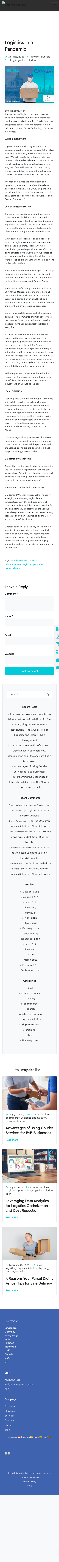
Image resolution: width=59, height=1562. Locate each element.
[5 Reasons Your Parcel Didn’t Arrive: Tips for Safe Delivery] (29, 1243)
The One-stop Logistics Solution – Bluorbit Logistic (31, 836)
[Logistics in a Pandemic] (29, 86)
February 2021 (30, 965)
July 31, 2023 (16, 1114)
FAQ (7, 1389)
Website (9, 654)
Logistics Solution (25, 60)
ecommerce (31, 1003)
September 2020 (31, 970)
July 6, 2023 (16, 1187)
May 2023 (30, 912)
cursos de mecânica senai (20, 832)
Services (9, 1415)
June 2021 (31, 949)
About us (10, 1406)
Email (9, 635)
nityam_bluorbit (40, 56)
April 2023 (31, 918)
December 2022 (30, 939)
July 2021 (30, 944)
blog (11, 60)
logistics (27, 564)
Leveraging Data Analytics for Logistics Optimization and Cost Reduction (27, 1206)
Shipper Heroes (30, 1024)
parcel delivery (12, 568)
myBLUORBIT (12, 1380)
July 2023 (30, 902)
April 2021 (31, 954)
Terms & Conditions (29, 1478)
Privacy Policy (29, 1482)
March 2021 (30, 960)
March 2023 (30, 923)
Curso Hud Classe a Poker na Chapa (26, 805)
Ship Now (10, 1411)
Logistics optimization (30, 1014)
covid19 (33, 561)
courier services (30, 993)
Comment (11, 594)
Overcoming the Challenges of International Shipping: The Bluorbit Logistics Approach (29, 782)
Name (9, 616)
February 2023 (30, 928)
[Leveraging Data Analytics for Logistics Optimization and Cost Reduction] (29, 1165)
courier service (19, 561)
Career (8, 1425)
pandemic (38, 564)
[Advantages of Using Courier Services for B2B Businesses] (29, 1093)
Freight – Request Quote (19, 1384)
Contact (9, 1420)
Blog (7, 1429)
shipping (31, 1030)
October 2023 (30, 891)
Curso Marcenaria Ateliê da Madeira (25, 848)
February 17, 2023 (19, 1265)
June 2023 (31, 907)
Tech (30, 1035)
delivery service (13, 564)
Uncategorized (30, 1040)
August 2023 (30, 897)
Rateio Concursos (17, 821)
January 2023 (30, 933)
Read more (12, 1140)
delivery (30, 998)
